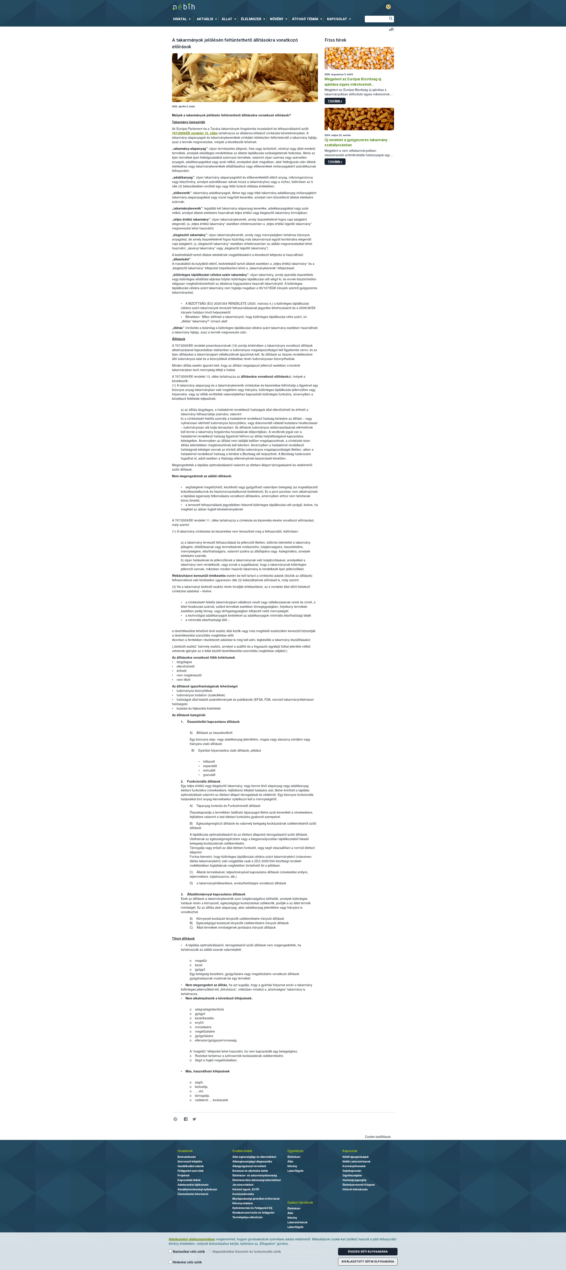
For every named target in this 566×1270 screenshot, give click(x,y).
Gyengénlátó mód (388, 6)
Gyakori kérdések (300, 1202)
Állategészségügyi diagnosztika (252, 1161)
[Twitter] (194, 1119)
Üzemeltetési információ (193, 1194)
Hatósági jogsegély (354, 1180)
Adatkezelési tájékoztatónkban (192, 1239)
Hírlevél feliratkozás (355, 1189)
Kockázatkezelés (243, 1194)
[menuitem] (183, 19)
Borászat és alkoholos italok (250, 1171)
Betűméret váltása (391, 29)
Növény (292, 1166)
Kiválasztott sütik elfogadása (368, 1261)
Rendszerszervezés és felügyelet (253, 1212)
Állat (290, 1161)
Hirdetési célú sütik (187, 1262)
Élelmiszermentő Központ (358, 1185)
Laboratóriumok (297, 1222)
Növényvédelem (242, 1203)
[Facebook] (185, 1119)
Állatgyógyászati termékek (249, 1166)
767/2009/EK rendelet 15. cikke (195, 133)
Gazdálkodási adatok (191, 1166)
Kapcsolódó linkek (189, 1180)
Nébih (236, 7)
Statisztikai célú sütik (188, 1251)
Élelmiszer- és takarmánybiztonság (254, 1175)
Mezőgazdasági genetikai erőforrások (256, 1199)
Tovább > (335, 101)
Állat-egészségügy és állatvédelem (254, 1157)
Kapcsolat (349, 1151)
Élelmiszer (294, 1157)
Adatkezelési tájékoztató (193, 1185)
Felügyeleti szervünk (191, 1171)
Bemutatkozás (187, 1157)
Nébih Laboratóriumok (356, 1161)
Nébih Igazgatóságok (355, 1157)
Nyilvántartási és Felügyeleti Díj (252, 1208)
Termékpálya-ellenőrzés (247, 1217)
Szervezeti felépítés (190, 1161)
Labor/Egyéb (295, 1171)
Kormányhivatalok (354, 1166)
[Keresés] (390, 19)
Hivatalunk (185, 1151)
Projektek (184, 1175)
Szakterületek (242, 1151)
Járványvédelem (243, 1185)
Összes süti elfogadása (368, 1251)
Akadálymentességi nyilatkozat (197, 1189)
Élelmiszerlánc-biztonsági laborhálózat (256, 1180)
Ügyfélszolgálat (352, 1175)
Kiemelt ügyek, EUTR (245, 1189)
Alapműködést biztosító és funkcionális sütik (246, 1251)
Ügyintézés (295, 1151)
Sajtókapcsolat (351, 1171)
